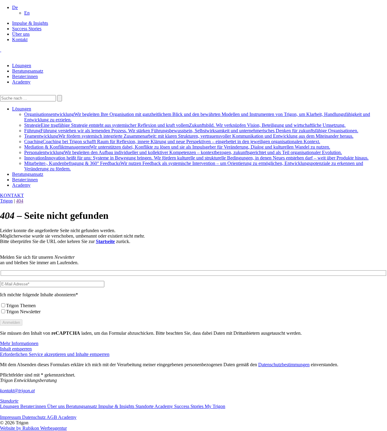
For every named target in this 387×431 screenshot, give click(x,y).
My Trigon (215, 406)
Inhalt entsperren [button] (16, 348)
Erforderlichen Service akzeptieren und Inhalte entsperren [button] (54, 354)
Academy (21, 81)
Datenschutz (34, 417)
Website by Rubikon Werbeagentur (33, 428)
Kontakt (20, 39)
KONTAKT (12, 195)
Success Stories (26, 28)
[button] (15, 7)
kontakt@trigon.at (17, 390)
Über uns (21, 34)
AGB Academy (61, 417)
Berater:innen (25, 76)
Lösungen (21, 65)
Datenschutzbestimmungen (284, 364)
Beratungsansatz (27, 71)
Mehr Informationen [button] (19, 343)
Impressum (11, 417)
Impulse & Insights (30, 23)
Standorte (9, 400)
